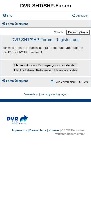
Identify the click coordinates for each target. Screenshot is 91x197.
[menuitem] (8, 16)
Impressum (19, 130)
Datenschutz (37, 130)
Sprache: (59, 32)
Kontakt (54, 130)
